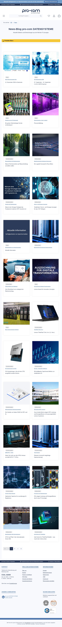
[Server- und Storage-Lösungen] (45, 188)
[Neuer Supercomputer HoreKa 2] (16, 313)
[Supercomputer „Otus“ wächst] (45, 104)
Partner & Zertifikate (27, 574)
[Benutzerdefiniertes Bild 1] (54, 603)
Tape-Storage (37, 452)
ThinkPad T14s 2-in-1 (38, 329)
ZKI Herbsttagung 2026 (39, 79)
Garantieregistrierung (27, 581)
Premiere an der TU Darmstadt (11, 120)
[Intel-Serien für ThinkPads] (45, 518)
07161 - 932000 (6, 574)
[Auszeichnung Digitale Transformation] (45, 270)
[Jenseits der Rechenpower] (16, 188)
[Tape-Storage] (45, 436)
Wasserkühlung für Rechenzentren (12, 161)
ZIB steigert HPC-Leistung (39, 409)
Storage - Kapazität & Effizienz (40, 368)
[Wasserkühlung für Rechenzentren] (16, 145)
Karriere (24, 572)
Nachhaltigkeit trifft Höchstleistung (12, 534)
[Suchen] (41, 16)
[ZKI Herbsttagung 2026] (45, 63)
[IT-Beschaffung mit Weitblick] (16, 270)
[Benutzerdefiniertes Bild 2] (50, 611)
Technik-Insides (9, 158)
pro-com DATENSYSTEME (30, 566)
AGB (44, 576)
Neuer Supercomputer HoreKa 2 (12, 329)
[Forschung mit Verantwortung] (45, 477)
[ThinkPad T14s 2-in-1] (45, 313)
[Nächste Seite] (17, 548)
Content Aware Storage (10, 493)
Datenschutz (46, 574)
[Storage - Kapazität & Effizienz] (45, 352)
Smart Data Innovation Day (11, 79)
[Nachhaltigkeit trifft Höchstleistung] (16, 518)
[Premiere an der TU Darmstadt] (16, 104)
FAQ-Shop (24, 576)
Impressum (45, 578)
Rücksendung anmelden (48, 581)
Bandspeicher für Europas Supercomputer (43, 247)
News (7, 77)
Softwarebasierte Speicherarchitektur (13, 409)
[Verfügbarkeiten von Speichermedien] (16, 231)
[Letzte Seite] (21, 548)
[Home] (11, 22)
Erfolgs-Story (38, 158)
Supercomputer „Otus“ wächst (40, 120)
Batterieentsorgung (47, 572)
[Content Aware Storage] (16, 477)
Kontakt (45, 570)
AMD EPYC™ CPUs (9, 452)
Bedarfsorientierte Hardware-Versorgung (42, 161)
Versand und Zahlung (27, 578)
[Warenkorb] (58, 16)
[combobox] (24, 16)
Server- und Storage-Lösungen (40, 204)
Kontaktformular (13, 583)
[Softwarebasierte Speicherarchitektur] (16, 393)
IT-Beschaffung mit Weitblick (11, 286)
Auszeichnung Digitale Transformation (42, 286)
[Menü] (4, 16)
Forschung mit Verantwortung (40, 493)
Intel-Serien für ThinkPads (39, 534)
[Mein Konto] (54, 16)
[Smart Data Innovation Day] (16, 63)
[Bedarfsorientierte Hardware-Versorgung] (45, 145)
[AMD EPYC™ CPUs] (16, 436)
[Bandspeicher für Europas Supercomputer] (45, 231)
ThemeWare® (42, 623)
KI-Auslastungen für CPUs (10, 368)
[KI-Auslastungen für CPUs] (16, 352)
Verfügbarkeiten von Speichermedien (13, 247)
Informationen (48, 566)
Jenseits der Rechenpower (10, 204)
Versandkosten (28, 622)
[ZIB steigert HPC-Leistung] (45, 393)
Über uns (24, 570)
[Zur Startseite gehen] (31, 11)
